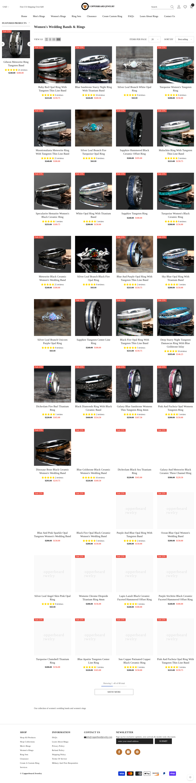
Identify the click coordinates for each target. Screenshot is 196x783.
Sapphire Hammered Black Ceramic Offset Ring (134, 152)
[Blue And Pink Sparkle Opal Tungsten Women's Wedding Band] (52, 510)
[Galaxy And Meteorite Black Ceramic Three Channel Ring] (175, 447)
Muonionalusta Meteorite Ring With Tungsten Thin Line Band (52, 152)
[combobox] (160, 7)
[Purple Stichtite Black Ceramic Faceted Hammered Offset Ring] (175, 573)
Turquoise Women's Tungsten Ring (175, 89)
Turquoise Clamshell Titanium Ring (52, 661)
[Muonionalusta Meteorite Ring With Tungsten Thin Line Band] (52, 128)
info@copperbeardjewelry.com (99, 737)
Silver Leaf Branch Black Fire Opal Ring (93, 278)
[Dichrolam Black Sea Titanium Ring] (134, 447)
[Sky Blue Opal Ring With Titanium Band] (175, 254)
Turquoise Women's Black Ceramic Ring (175, 215)
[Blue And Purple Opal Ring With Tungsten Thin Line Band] (134, 254)
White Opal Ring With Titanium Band (93, 215)
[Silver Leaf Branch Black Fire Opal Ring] (93, 254)
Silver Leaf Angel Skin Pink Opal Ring (52, 597)
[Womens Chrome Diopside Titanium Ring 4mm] (93, 573)
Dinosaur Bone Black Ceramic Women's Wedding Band (52, 471)
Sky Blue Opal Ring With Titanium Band (175, 278)
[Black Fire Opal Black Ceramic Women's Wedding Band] (93, 510)
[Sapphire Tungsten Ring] (134, 191)
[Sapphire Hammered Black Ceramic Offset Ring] (134, 128)
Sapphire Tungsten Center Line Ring (93, 341)
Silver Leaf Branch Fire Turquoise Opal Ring (93, 152)
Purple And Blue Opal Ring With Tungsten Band (134, 534)
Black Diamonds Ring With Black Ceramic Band (93, 408)
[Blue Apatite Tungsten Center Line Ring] (93, 636)
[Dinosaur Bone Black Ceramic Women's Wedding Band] (52, 447)
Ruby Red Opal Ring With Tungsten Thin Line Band (52, 89)
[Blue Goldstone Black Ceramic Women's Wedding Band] (93, 447)
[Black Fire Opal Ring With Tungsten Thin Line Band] (134, 317)
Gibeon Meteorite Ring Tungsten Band (16, 63)
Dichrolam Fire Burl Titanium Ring (52, 408)
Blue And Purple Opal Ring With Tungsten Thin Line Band (134, 278)
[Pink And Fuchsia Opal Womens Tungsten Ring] (175, 384)
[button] (2, 44)
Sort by (168, 39)
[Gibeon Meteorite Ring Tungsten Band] (16, 44)
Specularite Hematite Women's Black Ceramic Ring (52, 215)
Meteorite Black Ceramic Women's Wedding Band (52, 278)
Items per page (138, 39)
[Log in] (179, 7)
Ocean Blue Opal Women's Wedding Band (175, 534)
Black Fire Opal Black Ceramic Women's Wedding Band (94, 534)
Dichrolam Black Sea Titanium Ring (134, 471)
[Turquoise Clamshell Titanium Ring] (52, 636)
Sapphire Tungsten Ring (134, 213)
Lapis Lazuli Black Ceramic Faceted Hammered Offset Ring (134, 597)
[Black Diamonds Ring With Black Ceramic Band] (93, 384)
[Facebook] (119, 752)
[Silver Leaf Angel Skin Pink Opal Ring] (52, 573)
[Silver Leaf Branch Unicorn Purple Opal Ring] (52, 317)
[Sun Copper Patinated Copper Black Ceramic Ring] (134, 636)
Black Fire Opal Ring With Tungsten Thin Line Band (134, 341)
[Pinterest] (137, 752)
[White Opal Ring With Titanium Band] (93, 191)
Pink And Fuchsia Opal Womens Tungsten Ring (175, 408)
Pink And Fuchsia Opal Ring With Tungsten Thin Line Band (175, 661)
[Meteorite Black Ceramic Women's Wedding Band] (52, 254)
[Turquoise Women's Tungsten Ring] (175, 64)
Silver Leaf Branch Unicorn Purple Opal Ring (52, 341)
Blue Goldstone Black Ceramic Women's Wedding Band (93, 471)
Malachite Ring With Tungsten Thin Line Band (175, 152)
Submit (163, 741)
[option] (16, 53)
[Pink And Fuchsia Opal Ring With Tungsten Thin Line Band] (175, 636)
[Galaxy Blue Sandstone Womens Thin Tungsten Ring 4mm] (134, 384)
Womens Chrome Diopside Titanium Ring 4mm (93, 597)
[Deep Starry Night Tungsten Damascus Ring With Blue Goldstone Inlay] (175, 317)
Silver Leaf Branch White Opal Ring (134, 89)
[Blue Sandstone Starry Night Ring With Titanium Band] (93, 64)
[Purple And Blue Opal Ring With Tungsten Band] (134, 510)
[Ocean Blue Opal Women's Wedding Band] (175, 510)
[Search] (162, 7)
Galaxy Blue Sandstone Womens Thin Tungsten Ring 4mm (134, 408)
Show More (114, 692)
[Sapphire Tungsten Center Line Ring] (93, 317)
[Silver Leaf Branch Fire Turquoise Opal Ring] (93, 128)
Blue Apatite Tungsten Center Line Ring (93, 661)
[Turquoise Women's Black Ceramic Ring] (175, 191)
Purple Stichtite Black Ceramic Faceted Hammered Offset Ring (175, 597)
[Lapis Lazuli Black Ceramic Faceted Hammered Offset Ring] (134, 573)
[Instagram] (128, 752)
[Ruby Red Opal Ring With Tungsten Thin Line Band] (52, 64)
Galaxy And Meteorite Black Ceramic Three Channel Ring (175, 471)
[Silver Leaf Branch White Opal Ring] (134, 64)
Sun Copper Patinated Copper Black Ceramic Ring (135, 661)
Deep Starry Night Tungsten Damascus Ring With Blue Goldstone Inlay (175, 343)
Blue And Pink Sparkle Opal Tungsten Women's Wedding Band (52, 534)
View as (38, 39)
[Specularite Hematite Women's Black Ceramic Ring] (52, 191)
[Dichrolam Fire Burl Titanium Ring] (52, 384)
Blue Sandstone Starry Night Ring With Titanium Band (93, 89)
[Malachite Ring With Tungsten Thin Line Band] (175, 128)
